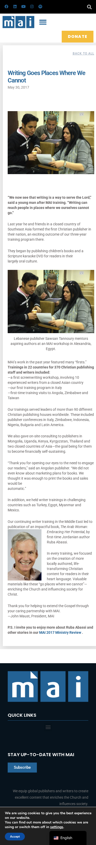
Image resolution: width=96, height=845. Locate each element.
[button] (89, 7)
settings (56, 827)
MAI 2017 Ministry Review (60, 632)
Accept (15, 837)
